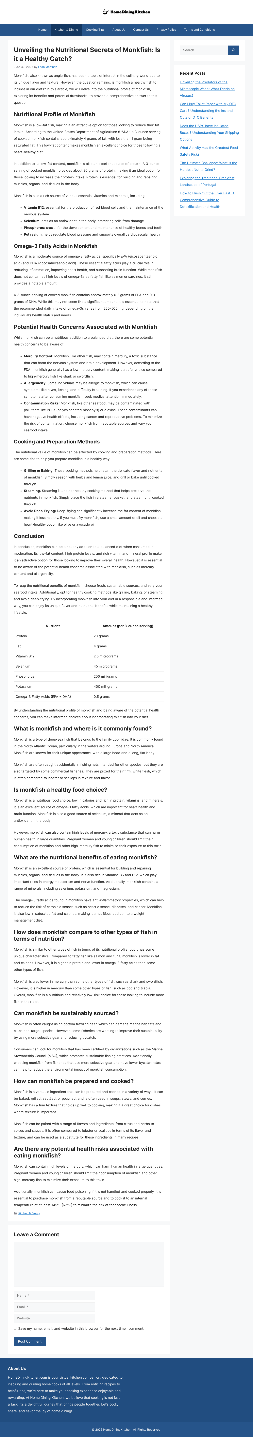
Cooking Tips (95, 29)
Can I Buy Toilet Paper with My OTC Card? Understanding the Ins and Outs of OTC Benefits (208, 110)
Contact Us (141, 29)
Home (42, 29)
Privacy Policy (166, 29)
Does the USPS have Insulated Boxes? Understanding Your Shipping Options (209, 132)
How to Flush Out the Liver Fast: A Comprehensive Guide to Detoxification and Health (207, 200)
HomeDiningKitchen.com (27, 1377)
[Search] (233, 50)
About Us (118, 29)
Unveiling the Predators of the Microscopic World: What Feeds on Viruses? (207, 89)
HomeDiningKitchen (117, 1429)
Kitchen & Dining (66, 29)
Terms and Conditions (199, 29)
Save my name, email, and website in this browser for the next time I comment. (81, 1328)
